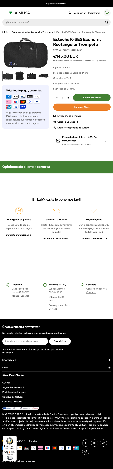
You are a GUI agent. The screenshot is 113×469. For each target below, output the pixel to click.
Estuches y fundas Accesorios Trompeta (32, 32)
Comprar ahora (82, 107)
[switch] (10, 458)
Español (33, 441)
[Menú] (15, 437)
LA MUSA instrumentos (22, 461)
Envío (75, 60)
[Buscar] (106, 22)
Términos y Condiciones (39, 349)
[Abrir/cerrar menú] (4, 13)
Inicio (5, 32)
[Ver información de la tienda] (105, 140)
